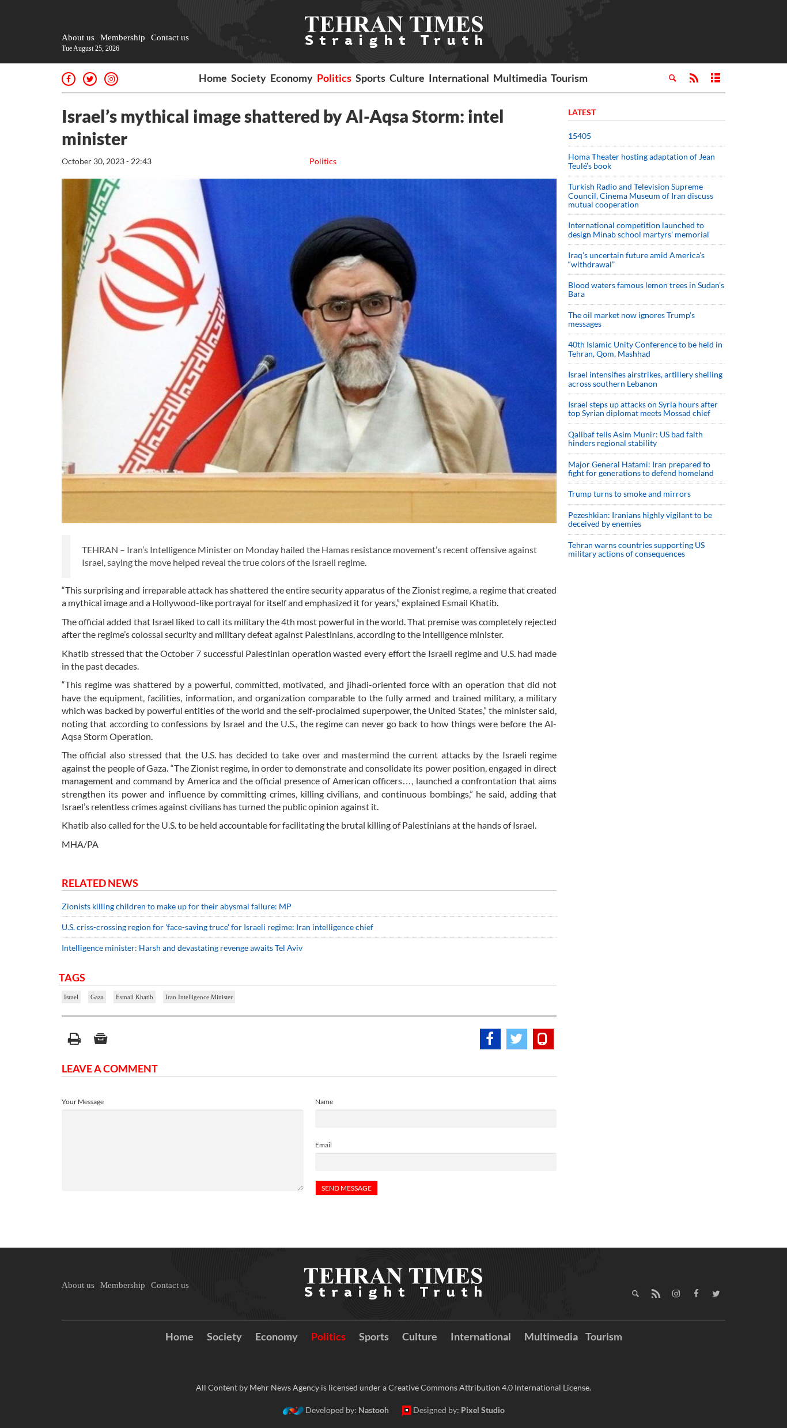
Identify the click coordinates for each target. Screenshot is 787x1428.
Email (323, 1144)
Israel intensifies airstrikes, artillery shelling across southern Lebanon (645, 378)
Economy (291, 77)
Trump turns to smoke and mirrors (629, 493)
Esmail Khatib (134, 996)
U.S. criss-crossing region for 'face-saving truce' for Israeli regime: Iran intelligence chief (217, 927)
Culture (407, 77)
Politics (334, 77)
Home (213, 77)
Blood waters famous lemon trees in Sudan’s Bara (646, 289)
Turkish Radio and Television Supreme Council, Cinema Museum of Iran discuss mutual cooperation (640, 195)
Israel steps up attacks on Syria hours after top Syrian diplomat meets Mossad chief (643, 408)
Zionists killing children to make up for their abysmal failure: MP (177, 906)
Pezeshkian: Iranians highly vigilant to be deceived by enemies (640, 519)
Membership (122, 37)
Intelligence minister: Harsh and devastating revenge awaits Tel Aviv (182, 948)
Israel (71, 996)
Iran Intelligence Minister (199, 996)
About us (78, 37)
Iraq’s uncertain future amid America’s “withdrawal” (636, 259)
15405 (579, 136)
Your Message (83, 1101)
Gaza (97, 996)
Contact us (170, 37)
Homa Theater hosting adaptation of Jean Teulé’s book (641, 161)
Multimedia (520, 77)
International (459, 77)
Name (324, 1101)
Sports (370, 77)
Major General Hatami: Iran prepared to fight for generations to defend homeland (642, 468)
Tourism (569, 77)
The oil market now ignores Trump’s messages (631, 319)
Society (248, 77)
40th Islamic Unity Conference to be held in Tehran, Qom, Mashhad (645, 348)
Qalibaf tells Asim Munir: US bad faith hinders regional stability (635, 438)
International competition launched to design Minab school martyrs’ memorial (638, 229)
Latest (582, 112)
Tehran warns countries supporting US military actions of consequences (636, 549)
